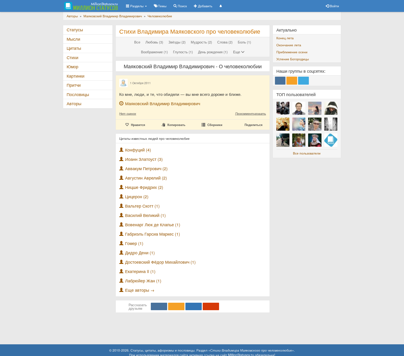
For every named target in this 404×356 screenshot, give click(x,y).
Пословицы (78, 94)
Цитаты (74, 48)
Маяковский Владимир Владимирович (162, 103)
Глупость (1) (183, 51)
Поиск (182, 6)
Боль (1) (244, 42)
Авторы (74, 103)
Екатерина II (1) (140, 271)
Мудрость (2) (201, 42)
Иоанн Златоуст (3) (144, 159)
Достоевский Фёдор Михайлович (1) (160, 262)
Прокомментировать (250, 113)
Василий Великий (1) (145, 215)
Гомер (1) (134, 243)
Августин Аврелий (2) (146, 178)
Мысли (73, 39)
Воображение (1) (154, 51)
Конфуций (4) (138, 150)
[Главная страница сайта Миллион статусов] (90, 6)
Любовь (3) (154, 42)
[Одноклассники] (176, 306)
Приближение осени (291, 52)
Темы (161, 6)
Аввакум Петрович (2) (146, 168)
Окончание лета (288, 45)
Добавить (204, 6)
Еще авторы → (140, 290)
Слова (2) (225, 42)
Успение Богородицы (292, 59)
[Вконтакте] (159, 306)
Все (137, 42)
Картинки (75, 76)
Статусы (75, 29)
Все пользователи (307, 153)
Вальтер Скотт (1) (142, 206)
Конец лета (285, 38)
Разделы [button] (136, 6)
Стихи (72, 57)
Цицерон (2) (136, 196)
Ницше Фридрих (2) (144, 187)
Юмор (72, 66)
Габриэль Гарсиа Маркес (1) (152, 234)
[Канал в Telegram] (303, 81)
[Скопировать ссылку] (211, 306)
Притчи (74, 85)
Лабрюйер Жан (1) (143, 281)
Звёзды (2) (177, 42)
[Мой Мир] (193, 306)
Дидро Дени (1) (140, 252)
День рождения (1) (213, 51)
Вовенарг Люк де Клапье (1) (152, 224)
